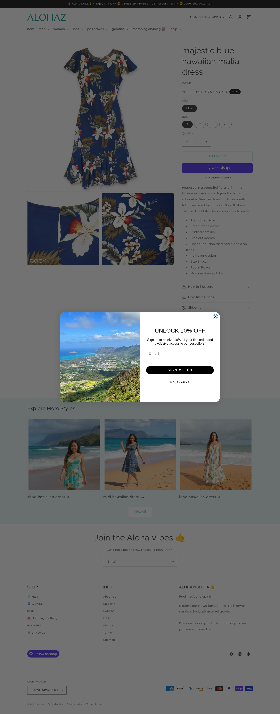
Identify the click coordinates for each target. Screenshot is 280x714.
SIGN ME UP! (180, 370)
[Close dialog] (215, 316)
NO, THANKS (180, 382)
